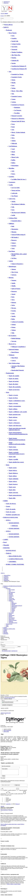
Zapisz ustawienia (8, 894)
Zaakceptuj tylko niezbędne (6, 827)
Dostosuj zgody (16, 827)
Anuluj (2, 894)
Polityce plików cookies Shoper (13, 884)
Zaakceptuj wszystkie (5, 829)
